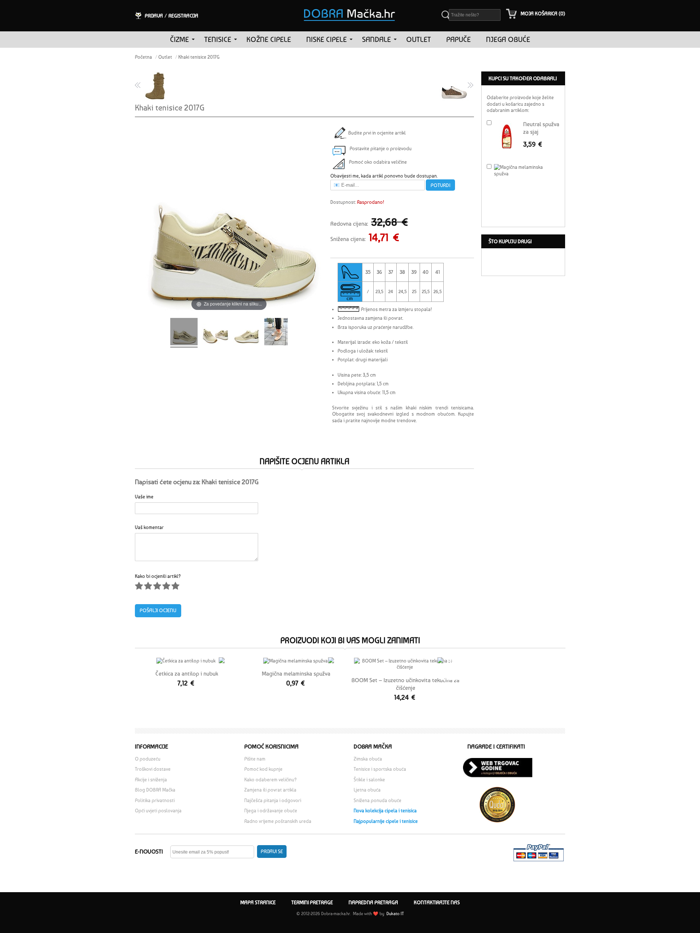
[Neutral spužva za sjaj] (507, 136)
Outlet (165, 57)
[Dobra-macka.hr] (350, 5)
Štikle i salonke (369, 779)
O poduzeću (147, 759)
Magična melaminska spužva (296, 673)
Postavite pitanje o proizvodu (381, 148)
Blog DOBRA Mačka (155, 790)
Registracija (183, 16)
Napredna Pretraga (373, 902)
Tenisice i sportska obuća (380, 769)
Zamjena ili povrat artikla (270, 790)
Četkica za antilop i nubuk (186, 673)
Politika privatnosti (155, 800)
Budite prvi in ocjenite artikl (376, 133)
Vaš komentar (149, 527)
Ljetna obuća (367, 790)
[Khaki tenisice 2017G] (184, 332)
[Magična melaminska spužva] (295, 661)
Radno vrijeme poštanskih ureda (278, 821)
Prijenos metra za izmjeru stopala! (396, 309)
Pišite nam (254, 759)
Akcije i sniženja (151, 779)
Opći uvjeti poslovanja (158, 810)
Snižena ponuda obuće (377, 800)
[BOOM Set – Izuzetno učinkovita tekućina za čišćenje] (405, 664)
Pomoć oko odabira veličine (378, 162)
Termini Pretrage (312, 902)
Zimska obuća (368, 759)
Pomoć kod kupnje (263, 769)
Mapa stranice (258, 902)
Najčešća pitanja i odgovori (272, 800)
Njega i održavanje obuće (270, 810)
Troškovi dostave (153, 769)
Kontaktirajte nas (437, 902)
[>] (193, 39)
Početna (143, 57)
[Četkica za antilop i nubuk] (186, 661)
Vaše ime (144, 496)
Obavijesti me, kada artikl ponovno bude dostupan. (384, 176)
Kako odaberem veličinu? (270, 779)
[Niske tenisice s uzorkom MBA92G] (455, 85)
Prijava (154, 16)
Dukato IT (394, 913)
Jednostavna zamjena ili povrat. (370, 318)
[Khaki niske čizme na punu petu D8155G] (154, 85)
